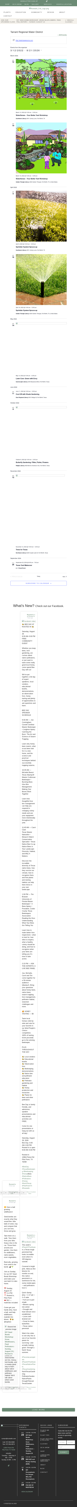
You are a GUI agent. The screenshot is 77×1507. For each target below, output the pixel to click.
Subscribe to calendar (37, 583)
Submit (63, 1452)
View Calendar (27, 1491)
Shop (7, 4)
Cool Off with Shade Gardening (27, 394)
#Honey (25, 1174)
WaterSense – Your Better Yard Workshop (32, 115)
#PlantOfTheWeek (29, 1247)
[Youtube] (49, 1)
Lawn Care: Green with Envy (26, 378)
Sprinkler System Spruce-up (26, 247)
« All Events (62, 35)
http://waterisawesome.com (24, 40)
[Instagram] (44, 1)
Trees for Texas (21, 549)
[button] (17, 1193)
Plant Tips (44, 1435)
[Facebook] (41, 1)
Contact (8, 16)
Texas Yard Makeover (24, 565)
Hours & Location (64, 4)
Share (29, 1193)
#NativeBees (26, 1176)
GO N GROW (17, 4)
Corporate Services (45, 1460)
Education (21, 12)
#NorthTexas (26, 1183)
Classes (44, 1443)
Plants (7, 12)
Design (50, 12)
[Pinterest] (55, 1)
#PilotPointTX (27, 1186)
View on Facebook (31, 1192)
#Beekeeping (28, 1171)
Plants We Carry (44, 1431)
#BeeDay (25, 1167)
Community (36, 12)
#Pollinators (26, 1179)
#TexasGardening (28, 1369)
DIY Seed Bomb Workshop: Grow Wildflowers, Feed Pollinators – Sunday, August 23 (30, 1444)
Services (48, 4)
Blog (27, 4)
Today (38, 576)
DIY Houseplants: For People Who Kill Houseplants (30, 1474)
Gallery (35, 4)
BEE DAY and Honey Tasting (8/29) (31, 1462)
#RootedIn (26, 1188)
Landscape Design (45, 1455)
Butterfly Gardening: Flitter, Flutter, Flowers (32, 462)
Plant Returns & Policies (46, 1439)
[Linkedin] (52, 1)
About (62, 12)
